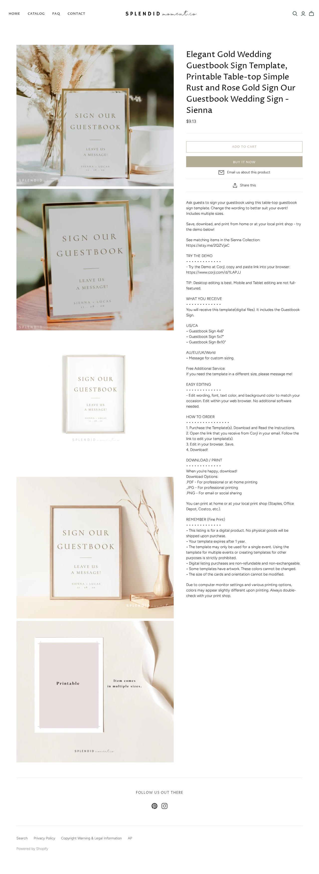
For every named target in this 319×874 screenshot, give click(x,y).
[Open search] (295, 13)
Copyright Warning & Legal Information (91, 838)
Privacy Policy (44, 838)
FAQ (56, 13)
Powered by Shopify (32, 849)
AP (130, 838)
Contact (76, 13)
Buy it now (244, 162)
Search (22, 838)
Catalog (36, 13)
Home (14, 13)
